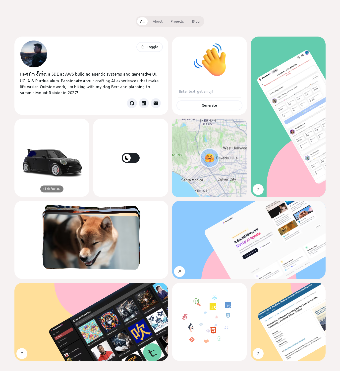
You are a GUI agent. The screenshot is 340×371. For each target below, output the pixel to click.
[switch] (131, 158)
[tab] (142, 21)
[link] (132, 103)
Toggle (152, 47)
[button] (52, 157)
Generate (209, 105)
